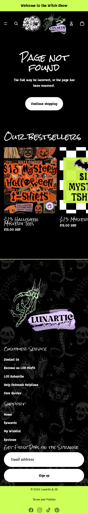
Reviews (10, 440)
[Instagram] (40, 510)
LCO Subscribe (14, 376)
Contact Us (11, 359)
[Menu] (5, 23)
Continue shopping (44, 104)
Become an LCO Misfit (19, 368)
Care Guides (12, 393)
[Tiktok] (48, 510)
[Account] (71, 23)
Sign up (44, 475)
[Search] (16, 23)
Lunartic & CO (49, 489)
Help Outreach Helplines (21, 385)
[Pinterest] (57, 510)
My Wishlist (12, 431)
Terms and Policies (44, 499)
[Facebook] (31, 510)
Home (8, 414)
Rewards (10, 423)
